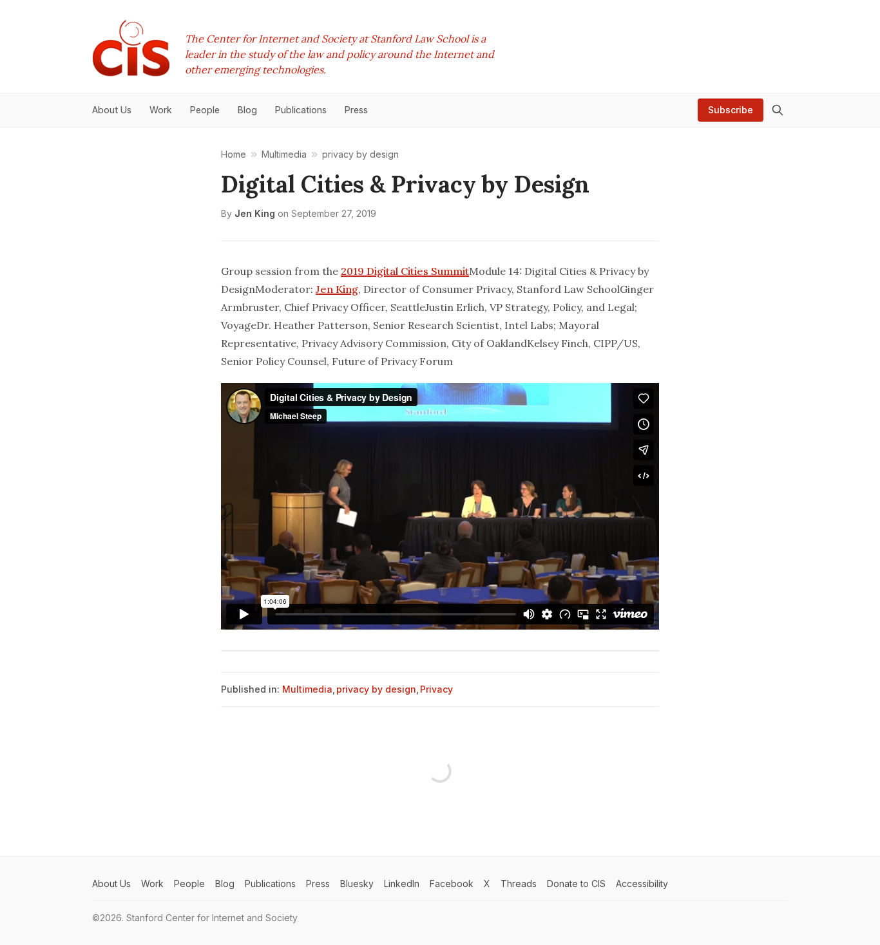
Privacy (436, 689)
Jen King (254, 213)
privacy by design (376, 689)
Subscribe (730, 109)
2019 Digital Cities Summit (405, 271)
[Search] (777, 110)
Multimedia (307, 689)
